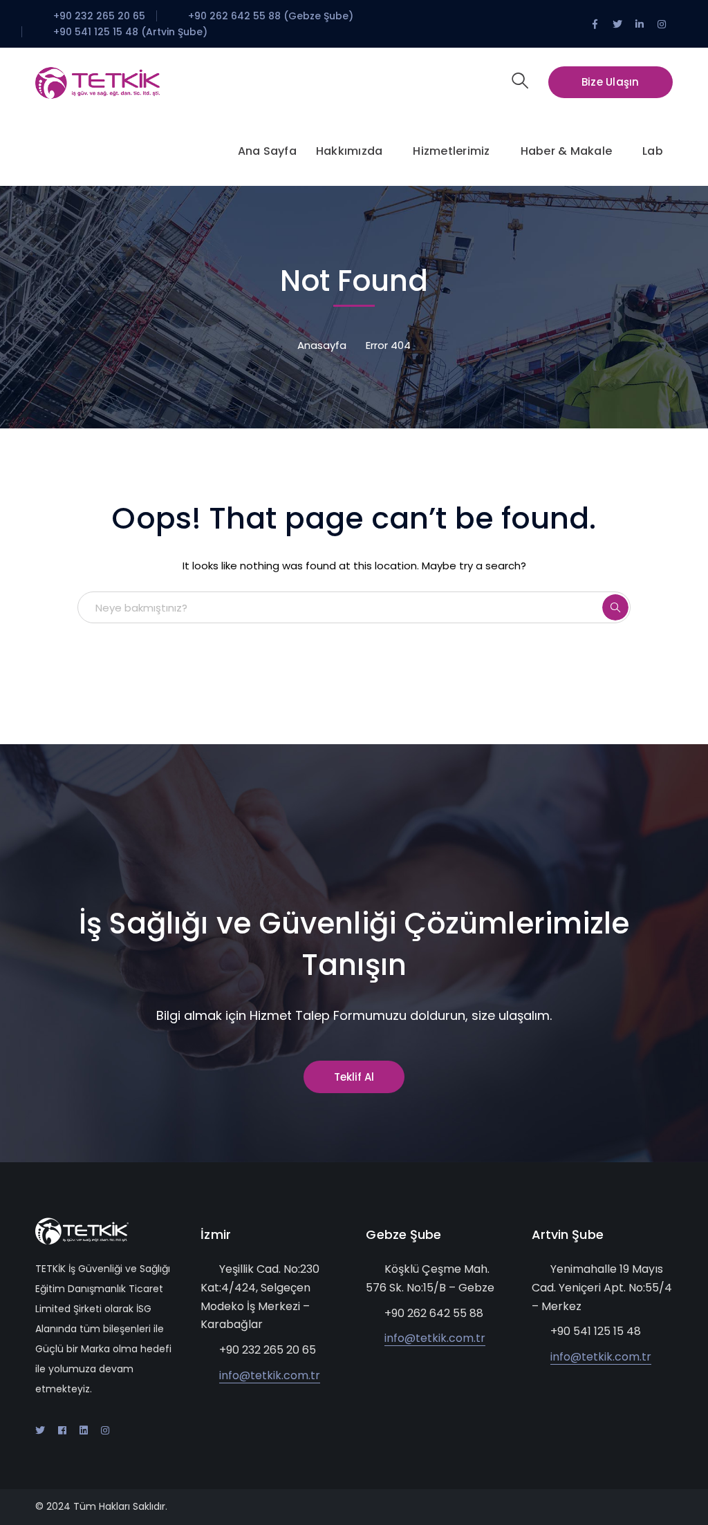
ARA (615, 607)
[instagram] (105, 1430)
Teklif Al (354, 1077)
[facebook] (62, 1430)
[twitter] (40, 1430)
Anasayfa (321, 345)
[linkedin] (84, 1430)
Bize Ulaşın (610, 82)
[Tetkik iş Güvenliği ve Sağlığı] (97, 82)
